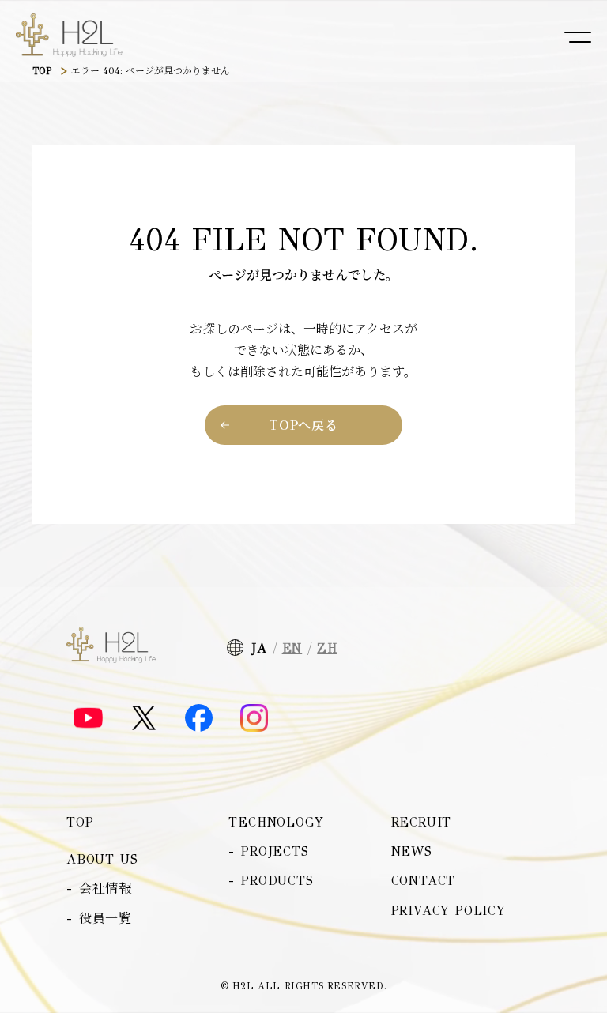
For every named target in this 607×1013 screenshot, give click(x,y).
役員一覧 (105, 918)
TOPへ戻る (303, 425)
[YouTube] (88, 718)
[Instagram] (254, 718)
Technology (275, 822)
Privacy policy (448, 910)
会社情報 (105, 888)
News (411, 851)
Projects (274, 851)
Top (79, 822)
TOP (41, 71)
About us (102, 859)
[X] (144, 718)
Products (277, 880)
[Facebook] (199, 718)
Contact (423, 880)
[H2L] (69, 35)
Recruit (421, 822)
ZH (327, 648)
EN (292, 648)
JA (259, 648)
